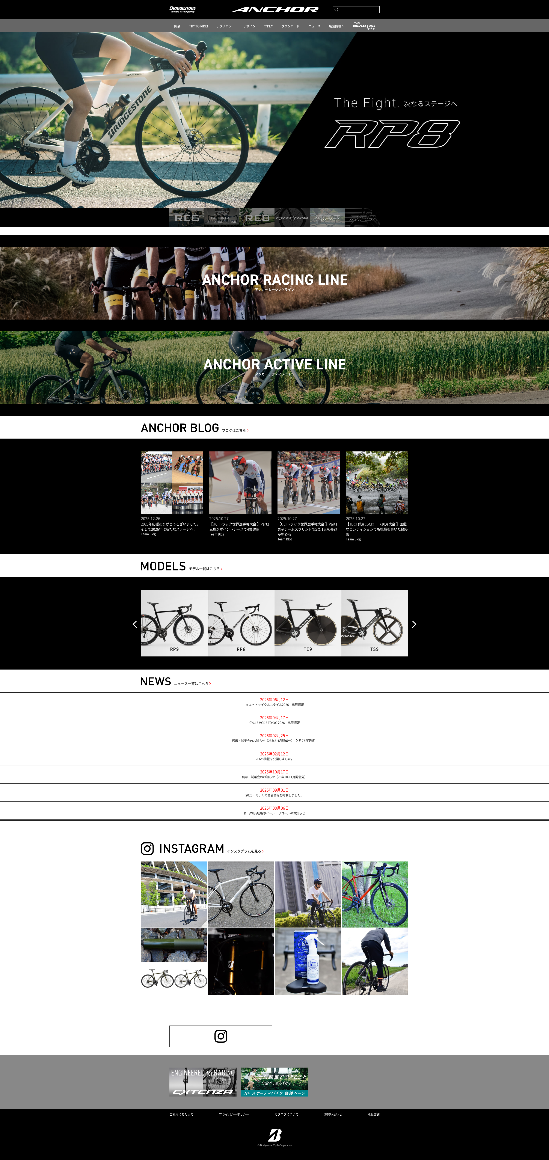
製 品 (177, 26)
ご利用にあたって (181, 1114)
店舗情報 (335, 26)
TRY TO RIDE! (198, 26)
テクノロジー (226, 26)
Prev (135, 624)
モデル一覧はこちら (204, 568)
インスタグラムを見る (244, 851)
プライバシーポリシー (234, 1114)
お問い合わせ (333, 1114)
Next (414, 624)
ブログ (268, 26)
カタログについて (286, 1114)
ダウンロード (291, 26)
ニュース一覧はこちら (191, 683)
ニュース (314, 26)
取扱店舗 (374, 1114)
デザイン (249, 26)
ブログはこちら (234, 430)
